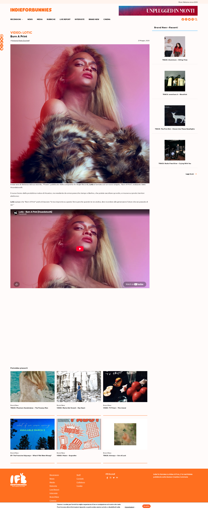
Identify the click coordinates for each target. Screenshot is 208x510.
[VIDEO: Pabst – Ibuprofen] (79, 434)
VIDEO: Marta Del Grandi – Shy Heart (71, 408)
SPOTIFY (192, 19)
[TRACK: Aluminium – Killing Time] (175, 46)
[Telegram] (1, 48)
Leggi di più (190, 174)
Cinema (106, 19)
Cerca (196, 19)
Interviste (79, 19)
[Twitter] (1, 39)
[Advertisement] (175, 196)
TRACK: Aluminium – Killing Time (174, 60)
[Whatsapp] (1, 45)
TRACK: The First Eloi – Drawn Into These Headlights (175, 129)
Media (39, 19)
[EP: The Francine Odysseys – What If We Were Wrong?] (32, 434)
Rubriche (51, 19)
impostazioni (129, 507)
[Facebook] (1, 35)
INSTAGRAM (186, 19)
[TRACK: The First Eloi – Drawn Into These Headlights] (175, 115)
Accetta (146, 506)
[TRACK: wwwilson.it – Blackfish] (175, 81)
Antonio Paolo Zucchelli (20, 40)
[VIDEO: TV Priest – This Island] (125, 386)
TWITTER (189, 19)
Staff (79, 475)
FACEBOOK (182, 19)
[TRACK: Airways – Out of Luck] (125, 434)
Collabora (81, 482)
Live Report (65, 19)
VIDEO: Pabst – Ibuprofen (66, 455)
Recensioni (15, 19)
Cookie (79, 486)
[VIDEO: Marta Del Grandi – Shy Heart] (79, 386)
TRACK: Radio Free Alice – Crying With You (175, 163)
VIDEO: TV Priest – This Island (114, 408)
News (30, 19)
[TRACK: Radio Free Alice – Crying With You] (175, 150)
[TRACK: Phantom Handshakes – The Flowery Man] (32, 386)
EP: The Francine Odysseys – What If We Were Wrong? (30, 455)
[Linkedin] (1, 42)
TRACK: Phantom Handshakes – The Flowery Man (29, 408)
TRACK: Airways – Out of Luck (114, 455)
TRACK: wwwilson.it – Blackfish (175, 94)
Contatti (80, 479)
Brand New (94, 19)
